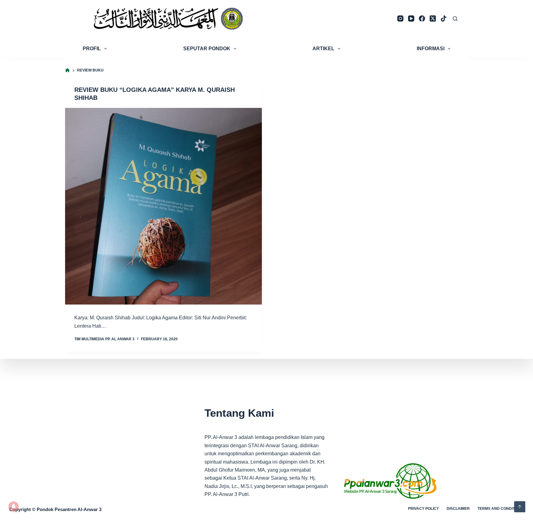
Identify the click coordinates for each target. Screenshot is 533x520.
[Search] (455, 18)
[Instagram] (400, 18)
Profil (92, 48)
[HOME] (67, 70)
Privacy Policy (423, 508)
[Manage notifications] (14, 506)
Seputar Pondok (206, 48)
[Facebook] (422, 18)
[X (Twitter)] (433, 18)
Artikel (323, 48)
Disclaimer (458, 508)
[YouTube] (411, 18)
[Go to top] (519, 506)
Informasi (430, 48)
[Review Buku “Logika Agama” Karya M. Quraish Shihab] (163, 206)
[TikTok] (443, 18)
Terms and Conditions (500, 508)
